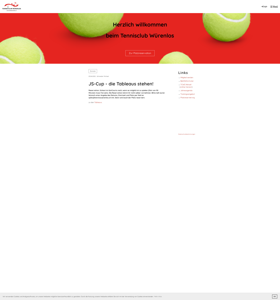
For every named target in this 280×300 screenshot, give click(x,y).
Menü (275, 6)
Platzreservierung (187, 97)
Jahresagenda (186, 90)
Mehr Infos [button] (158, 296)
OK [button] (275, 296)
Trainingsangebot (187, 94)
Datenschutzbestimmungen (186, 134)
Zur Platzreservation (140, 53)
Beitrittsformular (187, 81)
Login (265, 6)
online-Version (186, 87)
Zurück (93, 71)
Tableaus (98, 102)
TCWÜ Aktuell (185, 84)
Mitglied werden (186, 77)
